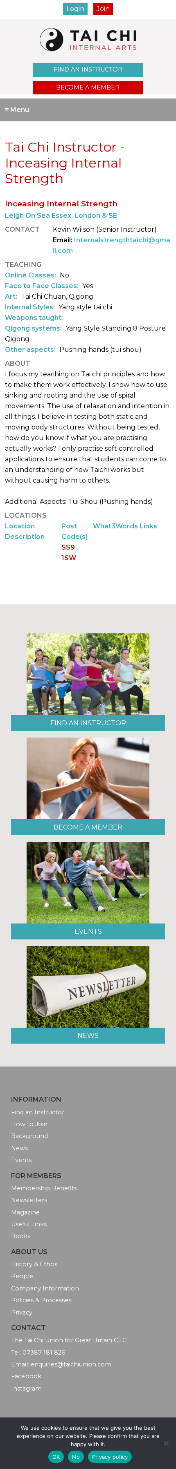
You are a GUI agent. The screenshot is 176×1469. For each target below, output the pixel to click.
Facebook (26, 1376)
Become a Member (88, 87)
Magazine (25, 1212)
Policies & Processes (41, 1300)
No (76, 1456)
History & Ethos (34, 1264)
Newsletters (29, 1200)
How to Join (29, 1124)
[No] (166, 1443)
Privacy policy (110, 1456)
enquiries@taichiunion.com (71, 1364)
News (88, 1036)
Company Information (45, 1288)
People (22, 1276)
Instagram (26, 1388)
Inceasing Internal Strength (61, 203)
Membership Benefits (44, 1188)
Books (20, 1236)
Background (29, 1136)
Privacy (21, 1312)
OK (56, 1456)
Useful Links (29, 1224)
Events (88, 931)
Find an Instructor (88, 69)
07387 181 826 (44, 1352)
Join (103, 9)
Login (75, 9)
